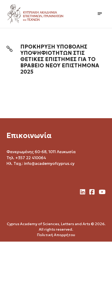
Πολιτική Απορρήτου (56, 234)
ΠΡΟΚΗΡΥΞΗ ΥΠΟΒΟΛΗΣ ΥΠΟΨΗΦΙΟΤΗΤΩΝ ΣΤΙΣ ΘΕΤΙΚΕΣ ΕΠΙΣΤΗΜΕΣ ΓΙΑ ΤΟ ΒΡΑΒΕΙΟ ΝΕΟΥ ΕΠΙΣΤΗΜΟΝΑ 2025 (59, 59)
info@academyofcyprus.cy (49, 163)
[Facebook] (92, 192)
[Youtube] (102, 192)
